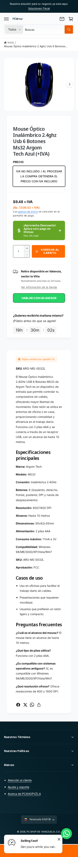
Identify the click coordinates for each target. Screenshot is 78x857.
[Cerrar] (59, 839)
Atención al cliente (20, 780)
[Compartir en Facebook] (18, 704)
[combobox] (49, 29)
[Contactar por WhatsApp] (66, 833)
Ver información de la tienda (39, 287)
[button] (6, 19)
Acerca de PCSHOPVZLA (24, 793)
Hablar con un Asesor (39, 298)
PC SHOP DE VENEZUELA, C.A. (43, 831)
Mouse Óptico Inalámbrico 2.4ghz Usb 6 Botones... (36, 46)
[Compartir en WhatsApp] (32, 704)
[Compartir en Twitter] (25, 704)
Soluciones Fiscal (39, 8)
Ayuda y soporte (18, 787)
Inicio (11, 42)
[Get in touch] (62, 19)
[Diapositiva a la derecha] (69, 84)
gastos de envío (28, 211)
